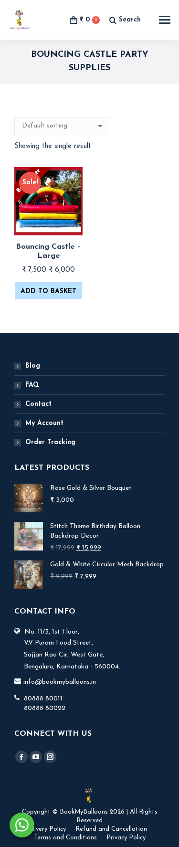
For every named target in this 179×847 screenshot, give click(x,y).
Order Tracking (50, 442)
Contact (38, 404)
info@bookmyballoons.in (59, 682)
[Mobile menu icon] (164, 20)
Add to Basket (48, 291)
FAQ (32, 385)
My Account (44, 423)
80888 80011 (43, 698)
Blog (32, 366)
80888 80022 (44, 708)
